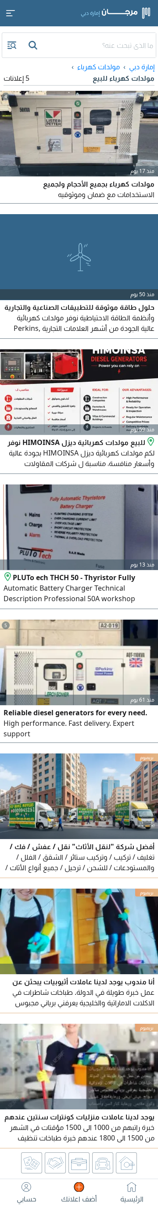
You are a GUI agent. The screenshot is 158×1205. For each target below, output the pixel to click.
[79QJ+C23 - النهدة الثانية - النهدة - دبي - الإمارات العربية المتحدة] (8, 577)
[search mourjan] (33, 45)
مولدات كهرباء (98, 67)
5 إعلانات (16, 78)
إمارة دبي (141, 67)
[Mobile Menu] (10, 13)
